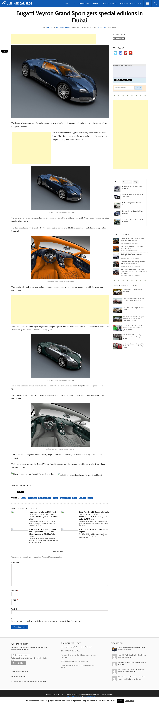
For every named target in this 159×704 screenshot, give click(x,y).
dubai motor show (45, 498)
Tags (136, 182)
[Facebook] (120, 53)
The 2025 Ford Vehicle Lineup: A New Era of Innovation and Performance (133, 319)
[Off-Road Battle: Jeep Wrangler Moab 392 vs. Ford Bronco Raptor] (116, 264)
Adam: (120, 662)
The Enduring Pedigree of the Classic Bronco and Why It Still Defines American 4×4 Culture (134, 271)
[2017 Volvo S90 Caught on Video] (117, 310)
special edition (65, 498)
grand (56, 498)
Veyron (90, 498)
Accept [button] (120, 701)
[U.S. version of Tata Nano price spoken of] (117, 188)
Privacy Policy (77, 697)
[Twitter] (115, 53)
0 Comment (102, 27)
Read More (129, 701)
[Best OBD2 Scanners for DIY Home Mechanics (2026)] (116, 248)
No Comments (133, 243)
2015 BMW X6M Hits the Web (70, 651)
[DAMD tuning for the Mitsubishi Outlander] (117, 205)
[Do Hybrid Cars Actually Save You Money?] (116, 256)
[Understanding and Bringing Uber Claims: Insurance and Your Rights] (117, 346)
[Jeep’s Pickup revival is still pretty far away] (117, 221)
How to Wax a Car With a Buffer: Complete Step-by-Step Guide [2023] (133, 328)
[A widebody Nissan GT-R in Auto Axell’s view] (117, 197)
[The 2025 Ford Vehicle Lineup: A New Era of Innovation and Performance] (117, 319)
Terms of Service (89, 697)
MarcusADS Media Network (102, 694)
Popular (117, 182)
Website (15, 609)
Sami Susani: (122, 669)
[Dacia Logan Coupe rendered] (117, 292)
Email (14, 600)
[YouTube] (130, 53)
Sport (74, 498)
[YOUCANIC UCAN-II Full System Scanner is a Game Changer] (117, 337)
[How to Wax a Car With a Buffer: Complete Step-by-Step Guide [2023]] (117, 328)
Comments (127, 182)
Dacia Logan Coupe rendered (132, 290)
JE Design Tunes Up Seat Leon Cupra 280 (74, 661)
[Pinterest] (125, 53)
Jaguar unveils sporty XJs (87, 136)
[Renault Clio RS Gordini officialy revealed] (117, 213)
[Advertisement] (53, 39)
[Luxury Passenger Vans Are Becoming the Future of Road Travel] (116, 241)
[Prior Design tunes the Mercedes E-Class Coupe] (117, 301)
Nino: (119, 655)
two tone (82, 498)
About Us (67, 697)
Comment (16, 562)
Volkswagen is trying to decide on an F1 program (76, 647)
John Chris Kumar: (124, 677)
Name (14, 590)
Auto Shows (60, 27)
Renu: (120, 648)
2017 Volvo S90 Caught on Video (133, 308)
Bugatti (67, 27)
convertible (32, 498)
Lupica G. (49, 27)
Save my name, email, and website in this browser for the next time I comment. (46, 621)
